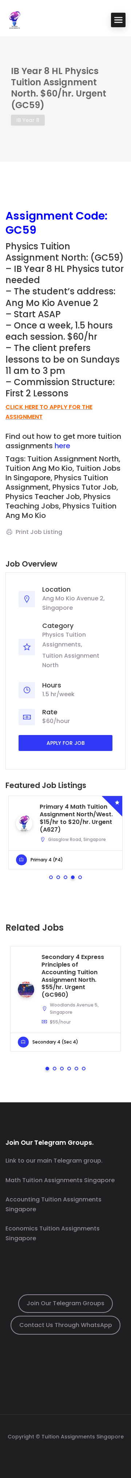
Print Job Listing (39, 532)
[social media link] (65, 1454)
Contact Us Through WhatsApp (65, 1325)
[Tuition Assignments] (14, 19)
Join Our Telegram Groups (65, 1303)
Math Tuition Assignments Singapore (60, 1180)
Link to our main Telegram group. (54, 1160)
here (62, 446)
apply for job (66, 743)
